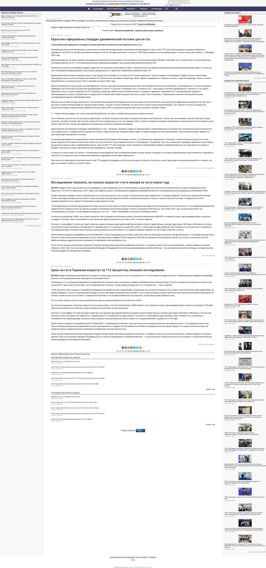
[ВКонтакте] (125, 171)
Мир (12, 96)
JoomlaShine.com (132, 567)
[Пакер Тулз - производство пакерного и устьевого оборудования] (133, 14)
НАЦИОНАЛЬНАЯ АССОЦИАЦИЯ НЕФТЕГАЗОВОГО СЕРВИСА (133, 557)
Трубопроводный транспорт (18, 26)
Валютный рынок (15, 82)
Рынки (77, 27)
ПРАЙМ (212, 255)
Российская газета (189, 168)
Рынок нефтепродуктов (17, 132)
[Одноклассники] (128, 171)
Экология (13, 19)
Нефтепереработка (16, 75)
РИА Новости (210, 344)
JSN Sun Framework (147, 567)
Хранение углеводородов (17, 215)
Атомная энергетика (16, 60)
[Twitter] (134, 171)
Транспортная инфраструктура (19, 89)
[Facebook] (123, 171)
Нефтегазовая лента (66, 27)
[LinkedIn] (131, 171)
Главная (54, 27)
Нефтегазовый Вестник (136, 174)
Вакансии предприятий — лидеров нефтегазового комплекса (139, 30)
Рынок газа (14, 32)
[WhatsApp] (140, 171)
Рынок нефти (14, 46)
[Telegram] (137, 171)
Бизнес (13, 68)
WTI (181, 3)
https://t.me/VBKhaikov (146, 24)
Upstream (13, 39)
